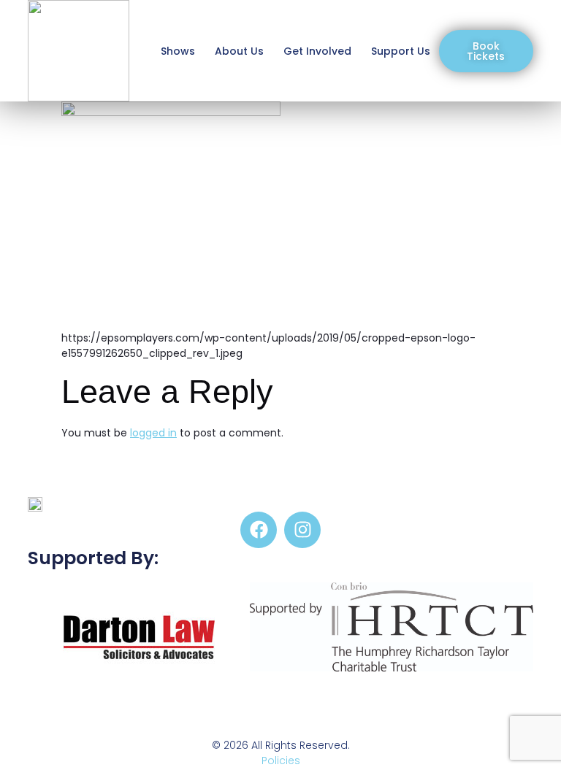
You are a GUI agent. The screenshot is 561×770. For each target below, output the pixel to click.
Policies (281, 760)
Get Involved (317, 51)
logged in (153, 433)
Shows (178, 51)
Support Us (400, 51)
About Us (239, 51)
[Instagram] (302, 530)
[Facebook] (258, 530)
